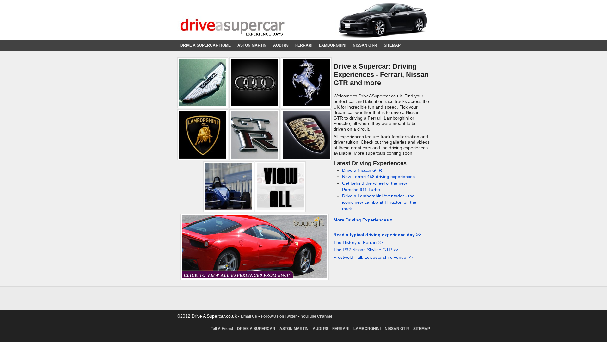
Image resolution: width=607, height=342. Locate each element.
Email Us (249, 316)
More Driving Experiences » (363, 220)
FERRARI (303, 45)
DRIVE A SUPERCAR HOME (205, 45)
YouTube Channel (316, 316)
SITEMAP (392, 45)
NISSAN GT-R (365, 45)
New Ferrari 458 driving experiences (378, 176)
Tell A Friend (222, 328)
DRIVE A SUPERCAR (256, 328)
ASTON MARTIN (252, 45)
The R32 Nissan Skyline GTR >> (366, 249)
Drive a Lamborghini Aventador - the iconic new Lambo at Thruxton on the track (379, 202)
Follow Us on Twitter (279, 316)
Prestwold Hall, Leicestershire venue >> (373, 257)
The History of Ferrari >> (358, 242)
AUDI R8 (281, 45)
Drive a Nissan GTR (362, 170)
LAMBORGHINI (332, 45)
